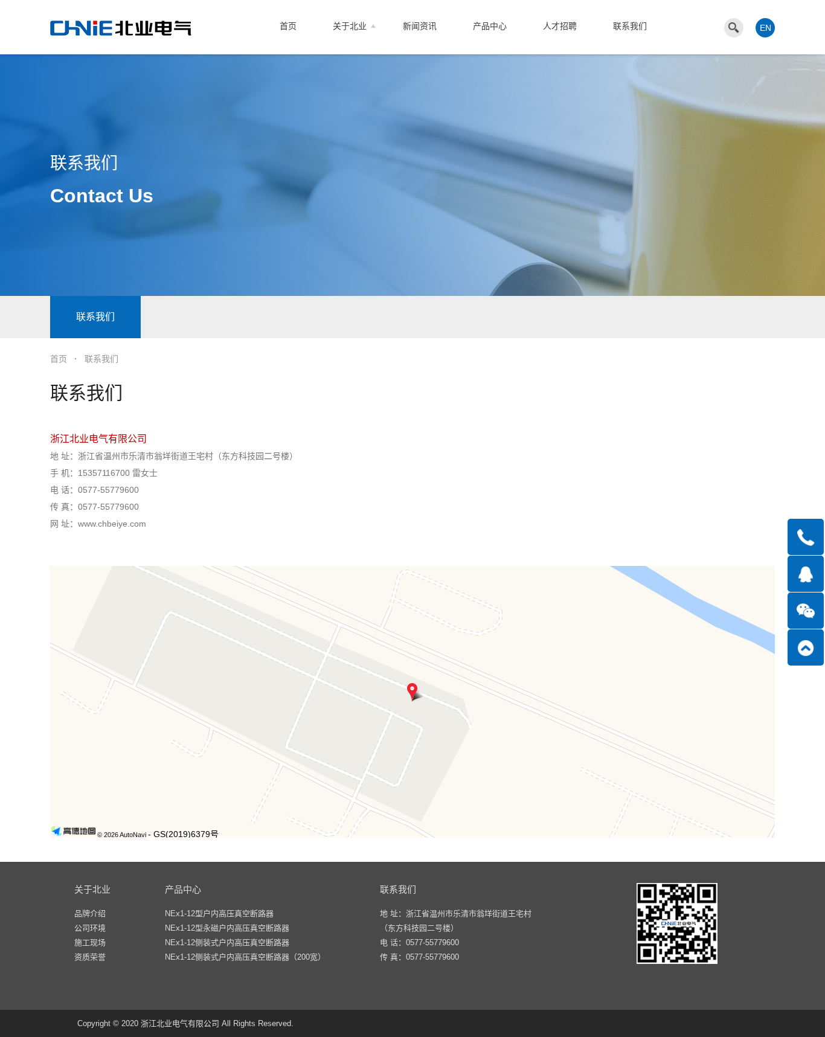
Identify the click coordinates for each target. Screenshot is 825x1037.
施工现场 (90, 942)
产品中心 (490, 26)
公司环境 (90, 928)
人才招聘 (560, 26)
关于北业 (350, 26)
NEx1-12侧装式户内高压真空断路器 (227, 942)
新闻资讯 (420, 26)
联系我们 (630, 26)
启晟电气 (357, 1023)
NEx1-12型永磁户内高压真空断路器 (227, 928)
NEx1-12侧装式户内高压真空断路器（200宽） (245, 957)
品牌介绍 (90, 913)
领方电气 (394, 1023)
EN (765, 28)
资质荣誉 (90, 957)
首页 (288, 26)
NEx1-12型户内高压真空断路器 (219, 913)
